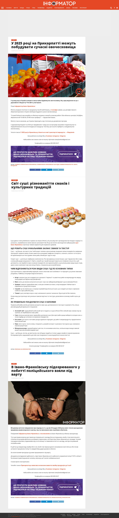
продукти (14, 165)
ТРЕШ (33, 7)
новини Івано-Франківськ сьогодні (48, 164)
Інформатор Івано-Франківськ (25, 106)
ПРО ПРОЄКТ (83, 7)
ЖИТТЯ (16, 7)
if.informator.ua (16, 516)
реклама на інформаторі (23, 349)
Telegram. (62, 136)
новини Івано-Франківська (28, 497)
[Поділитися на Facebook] (35, 169)
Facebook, (49, 136)
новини (17, 164)
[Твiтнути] (58, 169)
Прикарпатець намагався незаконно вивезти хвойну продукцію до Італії (46, 465)
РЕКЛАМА (75, 7)
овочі (75, 164)
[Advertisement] (59, 23)
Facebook (49, 339)
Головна (8, 7)
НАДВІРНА (49, 7)
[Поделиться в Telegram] (46, 353)
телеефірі (54, 110)
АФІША (68, 7)
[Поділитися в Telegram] (46, 169)
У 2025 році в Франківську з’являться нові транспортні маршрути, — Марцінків (47, 132)
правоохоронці (57, 497)
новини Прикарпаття (66, 164)
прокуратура (66, 497)
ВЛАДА (22, 7)
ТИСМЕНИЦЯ (40, 7)
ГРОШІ (28, 7)
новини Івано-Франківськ (28, 164)
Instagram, (55, 136)
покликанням (45, 433)
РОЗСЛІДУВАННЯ (59, 7)
